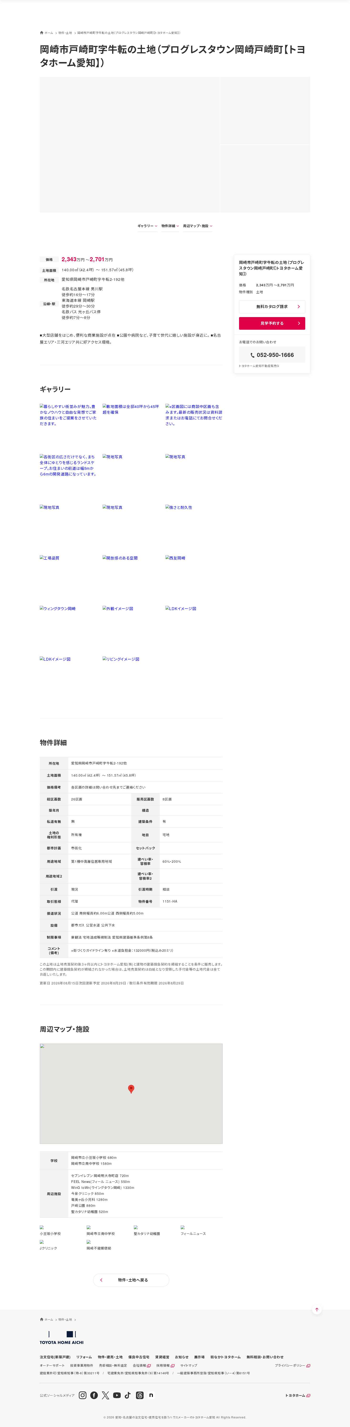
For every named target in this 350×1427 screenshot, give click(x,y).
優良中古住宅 (139, 1356)
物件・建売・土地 (110, 1356)
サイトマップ (188, 1365)
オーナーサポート (52, 1365)
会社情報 (139, 1365)
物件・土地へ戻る (133, 1280)
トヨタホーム (295, 1395)
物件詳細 (168, 225)
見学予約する (272, 323)
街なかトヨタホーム (225, 1356)
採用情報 (163, 1365)
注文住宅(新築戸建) (55, 1356)
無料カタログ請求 (272, 306)
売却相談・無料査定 (113, 1365)
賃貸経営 (162, 1356)
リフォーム (84, 1356)
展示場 (199, 1356)
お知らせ (181, 1356)
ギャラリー (146, 225)
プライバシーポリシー (290, 1365)
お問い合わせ (265, 1356)
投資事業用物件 (81, 1365)
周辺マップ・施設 (196, 225)
